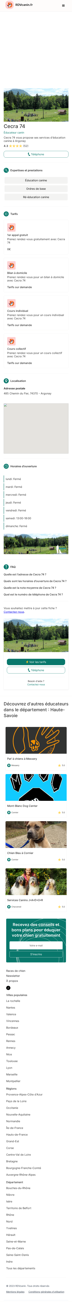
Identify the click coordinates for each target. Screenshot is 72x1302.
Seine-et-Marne (16, 1241)
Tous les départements (20, 1268)
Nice (9, 1054)
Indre (9, 1261)
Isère (9, 1201)
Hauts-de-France (17, 1134)
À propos (12, 980)
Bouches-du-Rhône (18, 1188)
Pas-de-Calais (15, 1248)
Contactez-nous (14, 611)
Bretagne (12, 1161)
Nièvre (10, 1194)
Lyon (9, 1067)
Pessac (10, 1034)
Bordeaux (12, 1027)
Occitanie (12, 1107)
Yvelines (11, 1228)
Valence (11, 1014)
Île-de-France (14, 1128)
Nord (9, 1221)
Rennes (10, 1041)
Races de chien (15, 970)
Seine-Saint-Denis (17, 1255)
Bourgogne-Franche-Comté (23, 1168)
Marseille (11, 1074)
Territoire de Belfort (18, 1208)
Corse (10, 1148)
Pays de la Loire (16, 1101)
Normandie (13, 1121)
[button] (63, 6)
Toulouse (12, 1061)
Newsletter (13, 975)
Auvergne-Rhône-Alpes (20, 1174)
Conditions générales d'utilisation (46, 1291)
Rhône (10, 1214)
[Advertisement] (36, 49)
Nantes (10, 1007)
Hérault (10, 1234)
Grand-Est (12, 1141)
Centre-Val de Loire (18, 1154)
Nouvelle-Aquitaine (18, 1114)
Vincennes (12, 1021)
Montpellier (13, 1081)
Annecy (11, 1047)
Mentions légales (15, 1291)
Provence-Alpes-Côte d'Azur (24, 1094)
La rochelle (13, 1001)
